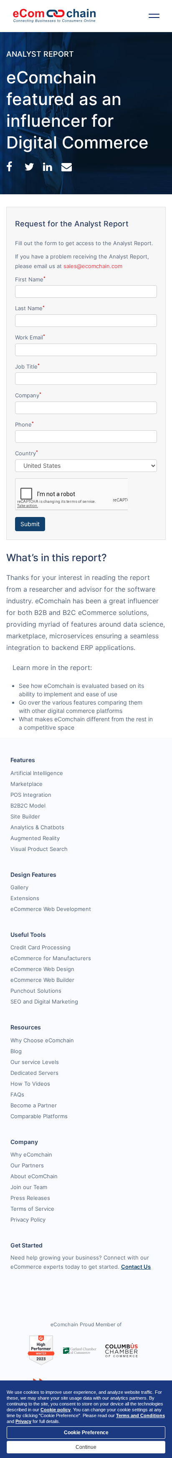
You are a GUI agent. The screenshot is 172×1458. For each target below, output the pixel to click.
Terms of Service (32, 1208)
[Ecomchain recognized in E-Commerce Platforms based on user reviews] (41, 1349)
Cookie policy (55, 1409)
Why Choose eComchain (42, 1040)
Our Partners (27, 1165)
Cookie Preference (86, 1432)
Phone (24, 424)
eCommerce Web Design (42, 969)
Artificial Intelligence (36, 773)
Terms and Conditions (140, 1415)
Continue (86, 1447)
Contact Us (136, 1266)
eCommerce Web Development (50, 909)
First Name (30, 279)
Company (28, 395)
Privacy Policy (28, 1219)
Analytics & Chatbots (37, 827)
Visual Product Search (39, 849)
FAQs (17, 1094)
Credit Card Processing (40, 947)
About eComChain (34, 1176)
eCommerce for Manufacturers (50, 958)
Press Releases (30, 1198)
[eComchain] (54, 16)
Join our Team (28, 1187)
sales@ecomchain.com (92, 266)
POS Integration (30, 794)
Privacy (23, 1421)
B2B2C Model (28, 805)
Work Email (30, 337)
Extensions (24, 898)
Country (26, 453)
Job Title (27, 366)
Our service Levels (34, 1062)
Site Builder (25, 816)
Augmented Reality (35, 838)
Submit (30, 523)
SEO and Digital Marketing (44, 1001)
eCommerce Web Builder (42, 979)
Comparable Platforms (39, 1116)
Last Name (30, 308)
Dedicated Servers (34, 1072)
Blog (16, 1051)
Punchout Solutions (35, 990)
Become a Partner (33, 1105)
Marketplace (26, 783)
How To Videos (30, 1083)
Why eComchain (31, 1154)
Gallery (19, 887)
